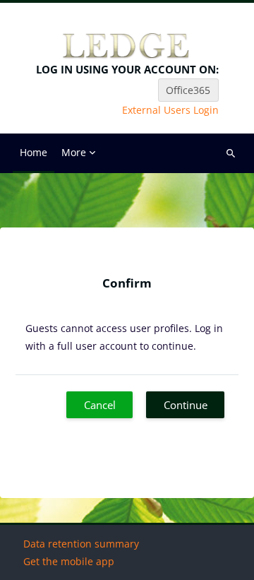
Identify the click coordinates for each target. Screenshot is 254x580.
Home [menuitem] (33, 152)
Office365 (188, 90)
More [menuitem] (73, 152)
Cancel (100, 405)
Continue (185, 405)
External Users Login (170, 110)
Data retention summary (81, 543)
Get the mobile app (68, 561)
